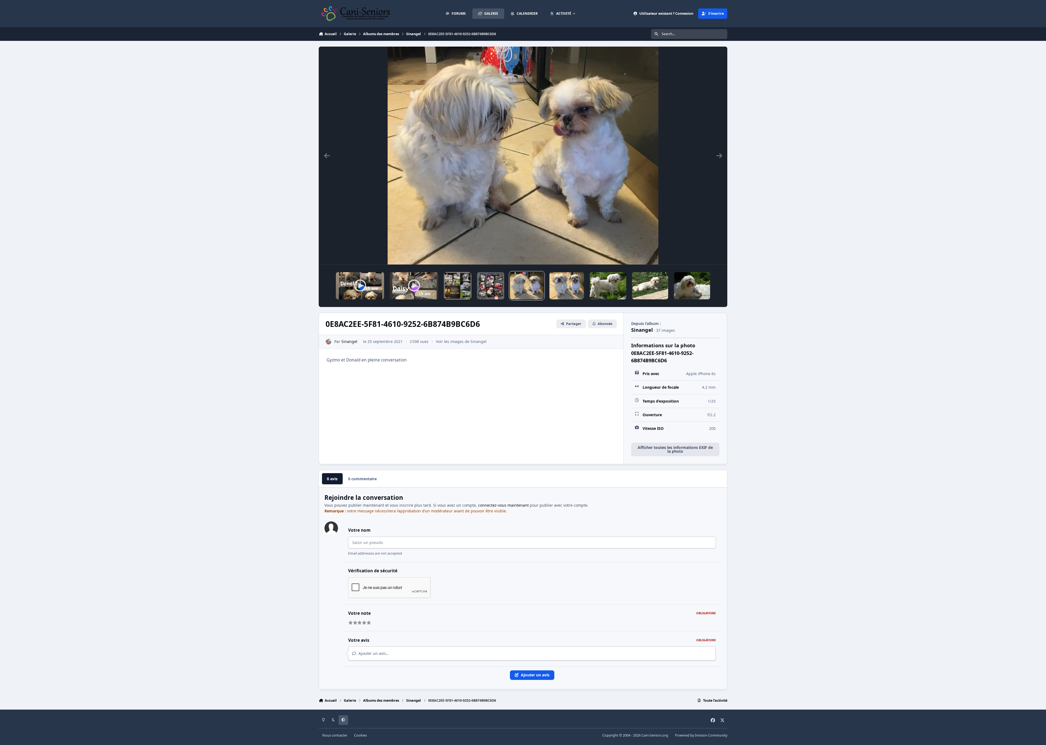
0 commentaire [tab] (362, 478)
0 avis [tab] (332, 478)
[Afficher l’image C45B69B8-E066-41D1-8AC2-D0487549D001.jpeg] (457, 285)
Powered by (701, 735)
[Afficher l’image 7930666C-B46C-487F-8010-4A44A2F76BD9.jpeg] (490, 285)
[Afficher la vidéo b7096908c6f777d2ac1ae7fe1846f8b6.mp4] (414, 285)
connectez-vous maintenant (503, 505)
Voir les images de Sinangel (461, 341)
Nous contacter (334, 735)
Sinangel (349, 341)
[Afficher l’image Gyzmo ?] (650, 285)
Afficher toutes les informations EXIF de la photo (675, 449)
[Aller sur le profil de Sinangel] (328, 342)
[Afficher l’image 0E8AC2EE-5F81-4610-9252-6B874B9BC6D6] (527, 285)
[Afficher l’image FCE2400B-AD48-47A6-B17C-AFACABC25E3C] (566, 285)
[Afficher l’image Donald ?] (608, 285)
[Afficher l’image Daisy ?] (692, 285)
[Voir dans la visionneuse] (523, 155)
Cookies (360, 735)
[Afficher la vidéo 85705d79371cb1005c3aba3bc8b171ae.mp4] (360, 285)
